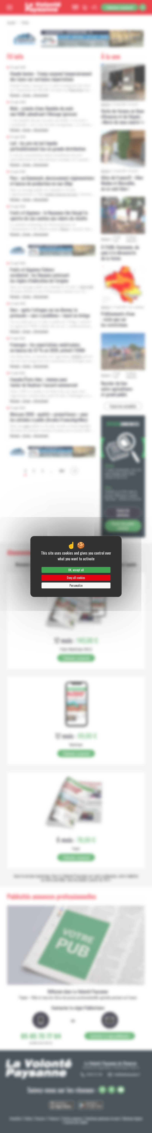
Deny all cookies (76, 577)
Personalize (76, 585)
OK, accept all (76, 570)
